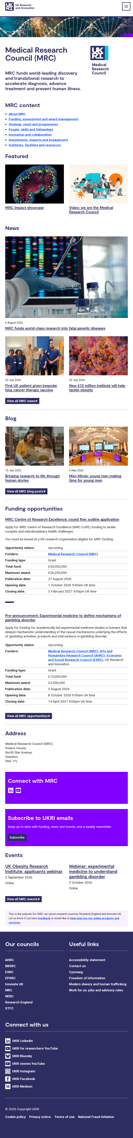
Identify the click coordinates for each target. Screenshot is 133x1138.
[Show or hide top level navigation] (126, 6)
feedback (44, 918)
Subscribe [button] (17, 837)
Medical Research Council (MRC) (73, 554)
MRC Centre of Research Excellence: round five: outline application (62, 519)
